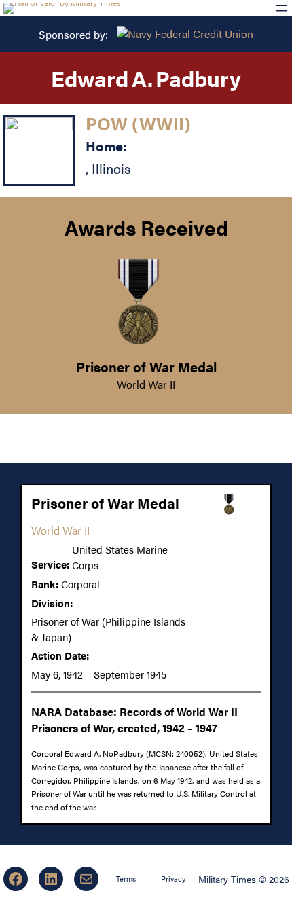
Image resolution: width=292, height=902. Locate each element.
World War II (146, 384)
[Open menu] (281, 8)
